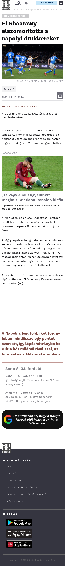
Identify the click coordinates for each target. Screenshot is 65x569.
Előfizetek (47, 3)
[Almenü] (17, 3)
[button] (60, 9)
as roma (44, 9)
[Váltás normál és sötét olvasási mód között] (26, 3)
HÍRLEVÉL (12, 473)
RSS (9, 466)
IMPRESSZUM (14, 480)
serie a (20, 9)
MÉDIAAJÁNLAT (15, 501)
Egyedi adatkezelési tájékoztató (26, 494)
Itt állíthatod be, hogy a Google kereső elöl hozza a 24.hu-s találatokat (36, 419)
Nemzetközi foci (15, 16)
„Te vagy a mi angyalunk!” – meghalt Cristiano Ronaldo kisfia (32, 197)
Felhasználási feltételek (22, 487)
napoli (32, 9)
